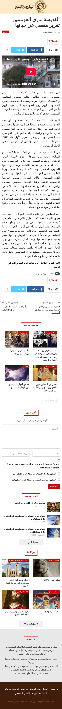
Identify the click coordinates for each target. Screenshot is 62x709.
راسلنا (46, 689)
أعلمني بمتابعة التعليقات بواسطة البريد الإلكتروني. (34, 474)
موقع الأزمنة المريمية (31, 689)
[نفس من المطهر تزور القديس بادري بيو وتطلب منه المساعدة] (45, 373)
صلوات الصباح (54, 560)
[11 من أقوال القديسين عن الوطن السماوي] (17, 373)
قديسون (5, 32)
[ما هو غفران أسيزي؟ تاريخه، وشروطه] (17, 339)
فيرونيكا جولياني (11, 689)
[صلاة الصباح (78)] (46, 599)
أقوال (26, 366)
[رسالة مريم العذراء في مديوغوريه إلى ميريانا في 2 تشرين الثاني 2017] (15, 568)
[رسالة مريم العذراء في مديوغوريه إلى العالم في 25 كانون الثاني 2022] (53, 520)
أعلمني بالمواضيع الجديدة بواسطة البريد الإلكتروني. (34, 480)
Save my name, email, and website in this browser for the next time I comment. (33, 466)
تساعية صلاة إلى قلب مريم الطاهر (30, 503)
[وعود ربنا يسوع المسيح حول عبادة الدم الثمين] (15, 599)
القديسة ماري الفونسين (45, 274)
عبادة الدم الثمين (22, 592)
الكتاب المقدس (22, 693)
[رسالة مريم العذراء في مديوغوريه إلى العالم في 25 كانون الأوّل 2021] (53, 533)
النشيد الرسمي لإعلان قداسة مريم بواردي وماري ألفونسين (47, 309)
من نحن (54, 689)
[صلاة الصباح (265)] (46, 568)
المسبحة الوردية (39, 693)
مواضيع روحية (51, 333)
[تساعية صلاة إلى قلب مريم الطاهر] (53, 507)
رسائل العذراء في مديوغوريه (18, 560)
